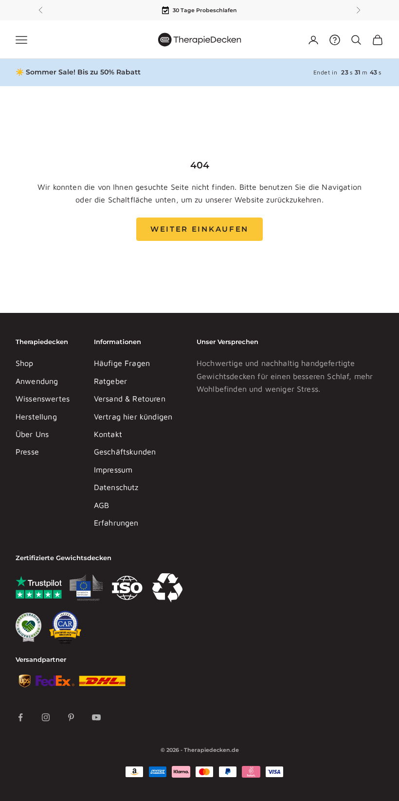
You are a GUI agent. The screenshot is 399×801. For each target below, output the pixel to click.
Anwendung (37, 381)
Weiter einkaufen (199, 229)
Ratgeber (110, 381)
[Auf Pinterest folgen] (71, 717)
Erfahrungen (116, 522)
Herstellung (36, 416)
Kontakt (108, 434)
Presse (27, 451)
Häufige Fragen (122, 363)
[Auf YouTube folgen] (96, 717)
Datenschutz (116, 487)
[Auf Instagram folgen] (46, 717)
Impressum (113, 469)
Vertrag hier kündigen (133, 416)
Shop (25, 363)
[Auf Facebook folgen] (20, 717)
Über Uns (32, 434)
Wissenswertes (43, 398)
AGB (101, 505)
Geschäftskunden (125, 451)
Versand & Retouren (129, 398)
